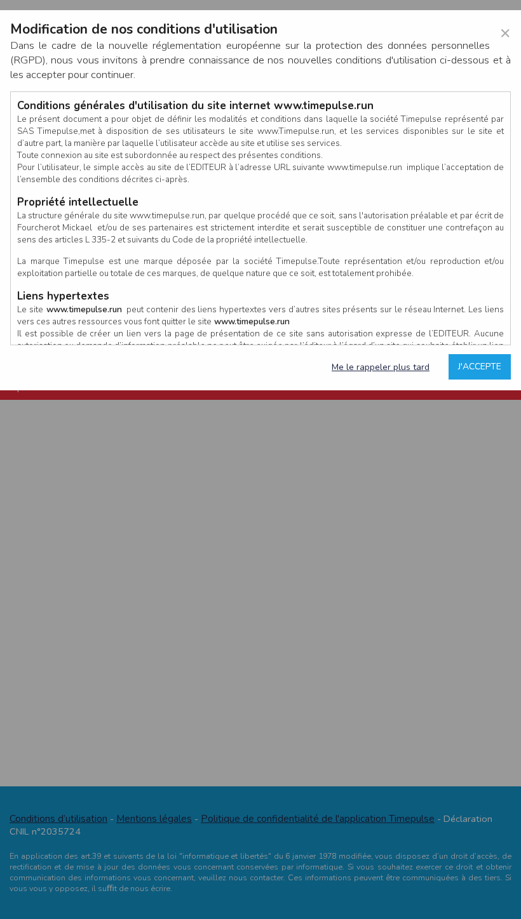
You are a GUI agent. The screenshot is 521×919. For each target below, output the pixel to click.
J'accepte (479, 366)
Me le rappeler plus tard (381, 367)
